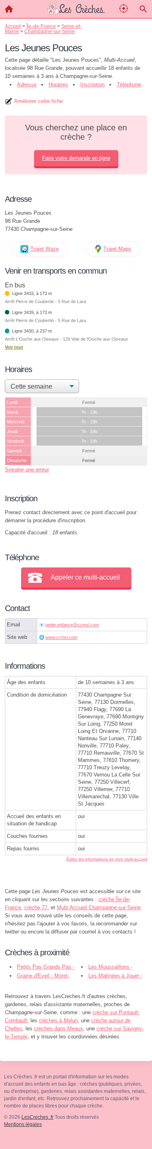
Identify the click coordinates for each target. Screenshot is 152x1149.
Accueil (9, 9)
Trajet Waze (44, 249)
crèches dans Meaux (58, 1029)
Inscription (92, 85)
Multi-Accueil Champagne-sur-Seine (99, 907)
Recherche (143, 9)
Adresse (26, 85)
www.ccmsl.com (61, 637)
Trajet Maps (117, 249)
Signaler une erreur (27, 470)
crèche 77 (35, 907)
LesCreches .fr (37, 1117)
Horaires (58, 85)
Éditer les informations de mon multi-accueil (106, 859)
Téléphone (129, 85)
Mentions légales (23, 1124)
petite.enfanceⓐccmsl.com (72, 624)
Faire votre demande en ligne (76, 158)
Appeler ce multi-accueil (85, 577)
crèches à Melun (58, 1020)
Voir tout (14, 347)
